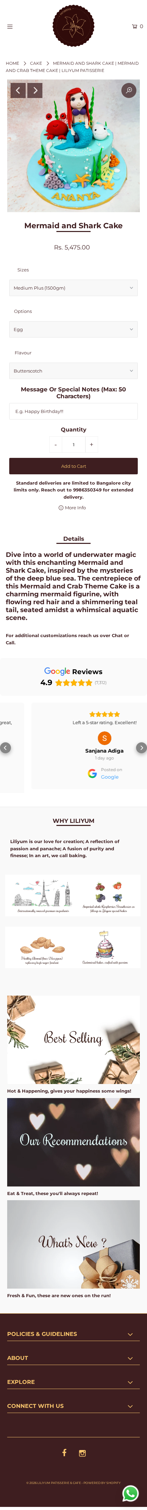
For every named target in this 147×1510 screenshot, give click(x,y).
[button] (5, 746)
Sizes (23, 269)
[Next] (34, 90)
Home (12, 63)
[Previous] (18, 90)
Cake (36, 63)
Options (23, 311)
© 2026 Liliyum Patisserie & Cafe (53, 1479)
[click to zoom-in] (128, 90)
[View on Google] (73, 738)
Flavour (23, 352)
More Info (75, 507)
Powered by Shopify (102, 1479)
